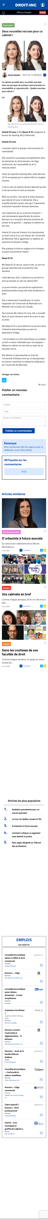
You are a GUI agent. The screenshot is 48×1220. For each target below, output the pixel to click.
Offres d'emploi (24, 12)
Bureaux (6, 588)
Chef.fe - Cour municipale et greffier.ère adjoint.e (14, 1125)
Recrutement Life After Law (13, 978)
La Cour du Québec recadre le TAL (27, 819)
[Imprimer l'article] (44, 550)
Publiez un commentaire (18, 431)
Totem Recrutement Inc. (12, 1080)
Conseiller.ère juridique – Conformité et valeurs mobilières (15, 1072)
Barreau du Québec (11, 1023)
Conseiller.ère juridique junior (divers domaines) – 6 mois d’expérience (15, 993)
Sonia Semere (14, 74)
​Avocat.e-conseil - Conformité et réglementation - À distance (13, 1034)
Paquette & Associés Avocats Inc (14, 1096)
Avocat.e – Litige (12, 972)
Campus (6, 644)
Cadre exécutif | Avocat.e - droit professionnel (12, 1107)
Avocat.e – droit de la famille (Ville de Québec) (14, 1054)
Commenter (26, 550)
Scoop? (42, 12)
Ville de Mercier (10, 1134)
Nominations (8, 25)
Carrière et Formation (11, 532)
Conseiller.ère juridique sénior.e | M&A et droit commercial (15, 958)
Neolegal (7, 1003)
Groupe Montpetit (10, 966)
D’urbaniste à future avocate (25, 826)
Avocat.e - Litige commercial (12, 1089)
